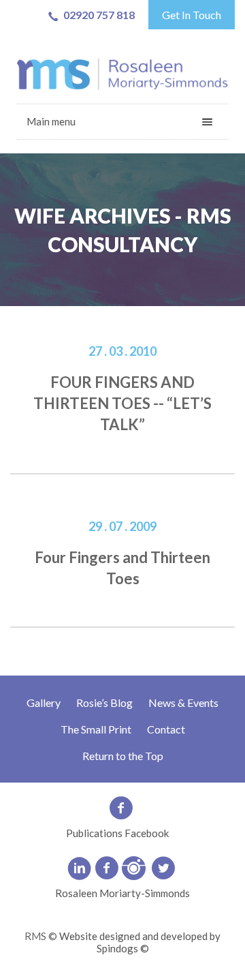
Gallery (44, 702)
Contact (166, 729)
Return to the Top (122, 755)
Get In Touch (191, 14)
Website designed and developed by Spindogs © (139, 942)
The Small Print (96, 729)
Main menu (51, 121)
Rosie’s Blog (104, 702)
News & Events (183, 702)
